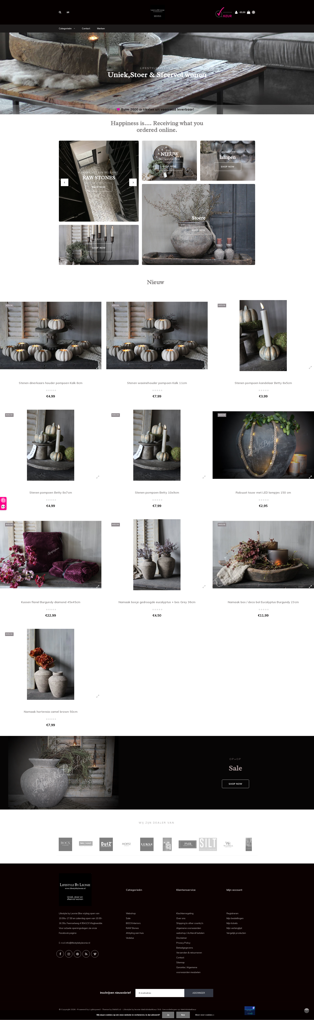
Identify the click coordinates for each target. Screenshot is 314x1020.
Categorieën (65, 28)
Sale (128, 918)
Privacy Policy (183, 943)
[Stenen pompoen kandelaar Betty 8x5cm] (263, 335)
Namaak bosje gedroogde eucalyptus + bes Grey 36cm (157, 602)
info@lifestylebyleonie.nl (78, 943)
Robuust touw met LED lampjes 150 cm (263, 492)
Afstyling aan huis (135, 933)
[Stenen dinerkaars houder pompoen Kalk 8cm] (50, 335)
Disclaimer (181, 938)
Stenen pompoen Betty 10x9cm (157, 492)
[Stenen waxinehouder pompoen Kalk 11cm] (157, 335)
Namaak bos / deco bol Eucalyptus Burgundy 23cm (263, 602)
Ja (168, 1015)
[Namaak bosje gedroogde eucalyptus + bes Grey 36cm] (157, 554)
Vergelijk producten (236, 933)
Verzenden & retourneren (189, 952)
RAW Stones (132, 928)
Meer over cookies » (204, 1015)
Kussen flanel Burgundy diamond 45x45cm (50, 602)
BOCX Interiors (133, 923)
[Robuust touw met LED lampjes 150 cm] (263, 445)
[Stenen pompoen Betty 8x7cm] (50, 445)
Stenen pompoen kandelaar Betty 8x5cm (263, 383)
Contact (86, 28)
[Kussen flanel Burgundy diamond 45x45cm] (50, 554)
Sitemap (180, 962)
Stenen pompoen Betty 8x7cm (50, 492)
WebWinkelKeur (188, 1009)
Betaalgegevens (184, 947)
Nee (183, 1015)
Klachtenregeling (184, 913)
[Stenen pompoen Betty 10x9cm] (157, 445)
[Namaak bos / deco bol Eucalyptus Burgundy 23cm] (263, 554)
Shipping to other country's (189, 923)
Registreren (232, 913)
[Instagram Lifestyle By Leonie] (68, 954)
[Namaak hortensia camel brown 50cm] (50, 664)
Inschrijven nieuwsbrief (115, 992)
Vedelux (130, 938)
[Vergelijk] (68, 12)
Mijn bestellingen (235, 918)
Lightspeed (94, 1009)
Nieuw (155, 282)
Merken (101, 28)
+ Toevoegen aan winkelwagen (48, 403)
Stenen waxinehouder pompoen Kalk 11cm (157, 383)
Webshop (131, 913)
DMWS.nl (116, 1009)
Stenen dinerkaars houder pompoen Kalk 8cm (50, 383)
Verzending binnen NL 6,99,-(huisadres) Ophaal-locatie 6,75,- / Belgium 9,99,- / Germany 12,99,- (158, 109)
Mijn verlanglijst (234, 928)
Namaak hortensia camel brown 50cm (50, 712)
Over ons (180, 918)
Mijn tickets (232, 923)
